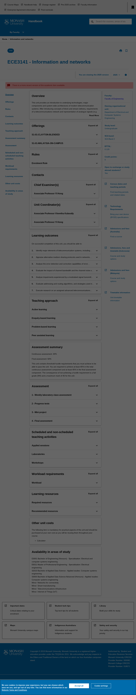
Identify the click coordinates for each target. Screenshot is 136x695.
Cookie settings (101, 686)
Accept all (79, 686)
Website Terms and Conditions (14, 690)
